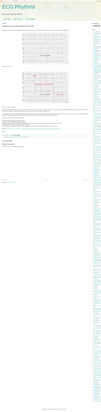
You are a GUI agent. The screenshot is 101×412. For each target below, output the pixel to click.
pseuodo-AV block (97, 281)
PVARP (94, 287)
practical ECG (96, 262)
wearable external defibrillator (97, 387)
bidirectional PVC (96, 89)
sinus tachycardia (96, 334)
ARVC (94, 62)
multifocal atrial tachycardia (96, 210)
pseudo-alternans (97, 276)
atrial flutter (95, 74)
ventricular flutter (96, 374)
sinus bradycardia (97, 326)
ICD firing (95, 168)
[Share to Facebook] (18, 135)
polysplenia (95, 255)
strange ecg (95, 340)
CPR (94, 121)
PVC (94, 288)
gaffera (56, 409)
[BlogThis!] (15, 135)
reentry (94, 297)
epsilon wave (96, 142)
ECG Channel (30, 19)
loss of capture (96, 196)
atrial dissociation (96, 63)
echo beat (95, 137)
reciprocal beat (96, 296)
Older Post (85, 180)
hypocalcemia (96, 163)
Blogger (64, 409)
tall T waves (95, 357)
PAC (94, 227)
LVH (94, 198)
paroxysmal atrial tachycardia (96, 238)
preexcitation (96, 263)
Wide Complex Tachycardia (96, 394)
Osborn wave (96, 225)
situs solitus (95, 336)
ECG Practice (18, 19)
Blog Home (7, 19)
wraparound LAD (96, 399)
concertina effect (96, 120)
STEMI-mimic (96, 339)
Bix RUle (95, 96)
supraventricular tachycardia (96, 343)
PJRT (94, 251)
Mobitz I (95, 205)
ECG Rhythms (18, 7)
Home (45, 180)
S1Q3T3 (95, 313)
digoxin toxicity (96, 128)
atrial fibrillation (96, 65)
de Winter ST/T (96, 123)
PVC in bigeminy (96, 290)
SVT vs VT (95, 346)
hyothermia (95, 159)
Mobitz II (95, 206)
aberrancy (95, 34)
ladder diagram (96, 184)
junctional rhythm (96, 180)
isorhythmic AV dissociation (96, 175)
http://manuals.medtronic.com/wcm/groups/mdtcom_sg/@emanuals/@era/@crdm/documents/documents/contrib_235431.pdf (34, 128)
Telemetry (95, 359)
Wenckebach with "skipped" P (97, 391)
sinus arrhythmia (96, 325)
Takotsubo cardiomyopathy (96, 356)
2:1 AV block (95, 31)
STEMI (94, 337)
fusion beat (95, 150)
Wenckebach (96, 388)
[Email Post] (11, 135)
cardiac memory (96, 104)
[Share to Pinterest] (19, 135)
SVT (94, 344)
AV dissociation (96, 82)
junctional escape (97, 179)
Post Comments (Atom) (12, 182)
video (94, 382)
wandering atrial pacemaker (96, 384)
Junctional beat (96, 177)
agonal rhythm (96, 46)
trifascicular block (96, 363)
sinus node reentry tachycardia (97, 331)
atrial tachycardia (96, 76)
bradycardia (95, 98)
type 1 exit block (96, 365)
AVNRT (94, 85)
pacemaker (95, 228)
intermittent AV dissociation (96, 173)
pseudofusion (96, 280)
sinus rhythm (96, 333)
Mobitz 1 (95, 203)
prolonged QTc (96, 274)
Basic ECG (95, 88)
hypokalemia (96, 165)
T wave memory (96, 352)
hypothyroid (95, 166)
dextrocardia (95, 124)
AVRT (94, 86)
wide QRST (95, 395)
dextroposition (96, 126)
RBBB (94, 294)
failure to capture (96, 147)
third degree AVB (96, 360)
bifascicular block (96, 91)
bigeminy (95, 92)
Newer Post (5, 180)
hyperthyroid (95, 162)
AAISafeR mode (96, 33)
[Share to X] (16, 135)
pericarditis (95, 244)
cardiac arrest (96, 101)
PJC (94, 248)
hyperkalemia (96, 160)
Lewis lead (95, 193)
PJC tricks (95, 250)
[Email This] (13, 135)
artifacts (95, 60)
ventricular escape (97, 371)
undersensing (96, 366)
